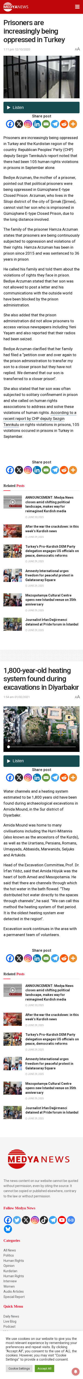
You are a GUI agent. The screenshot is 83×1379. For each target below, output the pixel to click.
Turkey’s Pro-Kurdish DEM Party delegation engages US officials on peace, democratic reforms (52, 551)
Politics (8, 1255)
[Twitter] (17, 1220)
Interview (10, 1281)
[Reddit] (64, 124)
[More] (73, 124)
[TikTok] (44, 1220)
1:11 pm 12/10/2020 (16, 49)
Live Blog (9, 1321)
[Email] (46, 124)
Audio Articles (13, 1291)
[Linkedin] (37, 124)
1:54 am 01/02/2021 (16, 697)
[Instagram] (28, 124)
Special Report (14, 1297)
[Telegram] (55, 124)
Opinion (9, 1266)
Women (9, 1286)
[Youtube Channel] (62, 1220)
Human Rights (13, 1261)
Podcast (9, 1326)
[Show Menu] (77, 7)
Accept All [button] (44, 1368)
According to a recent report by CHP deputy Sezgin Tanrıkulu (39, 418)
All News (9, 1250)
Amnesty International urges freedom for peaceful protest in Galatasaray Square (49, 575)
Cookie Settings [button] (19, 1368)
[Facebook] (10, 124)
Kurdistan (10, 1271)
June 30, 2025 (35, 517)
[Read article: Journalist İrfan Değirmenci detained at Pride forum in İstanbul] (12, 624)
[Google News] (71, 1220)
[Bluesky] (8, 1229)
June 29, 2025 (35, 537)
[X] (19, 124)
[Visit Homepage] (15, 7)
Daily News (11, 1316)
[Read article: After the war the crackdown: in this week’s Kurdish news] (12, 531)
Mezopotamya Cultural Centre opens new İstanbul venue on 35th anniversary (50, 599)
